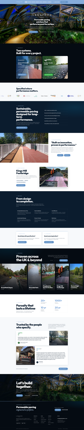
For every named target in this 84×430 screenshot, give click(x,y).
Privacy (49, 424)
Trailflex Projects (43, 421)
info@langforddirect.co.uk (62, 418)
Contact (49, 421)
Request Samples (36, 422)
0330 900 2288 (35, 395)
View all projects (63, 260)
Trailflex (35, 419)
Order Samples (27, 395)
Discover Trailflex (48, 74)
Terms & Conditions (51, 422)
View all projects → (63, 368)
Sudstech (35, 417)
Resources (49, 419)
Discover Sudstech (22, 74)
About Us (49, 417)
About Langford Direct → (21, 127)
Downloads (42, 422)
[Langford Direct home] (19, 2)
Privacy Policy (60, 428)
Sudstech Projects (43, 419)
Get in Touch (19, 395)
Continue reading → (20, 185)
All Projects (42, 417)
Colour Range (36, 421)
